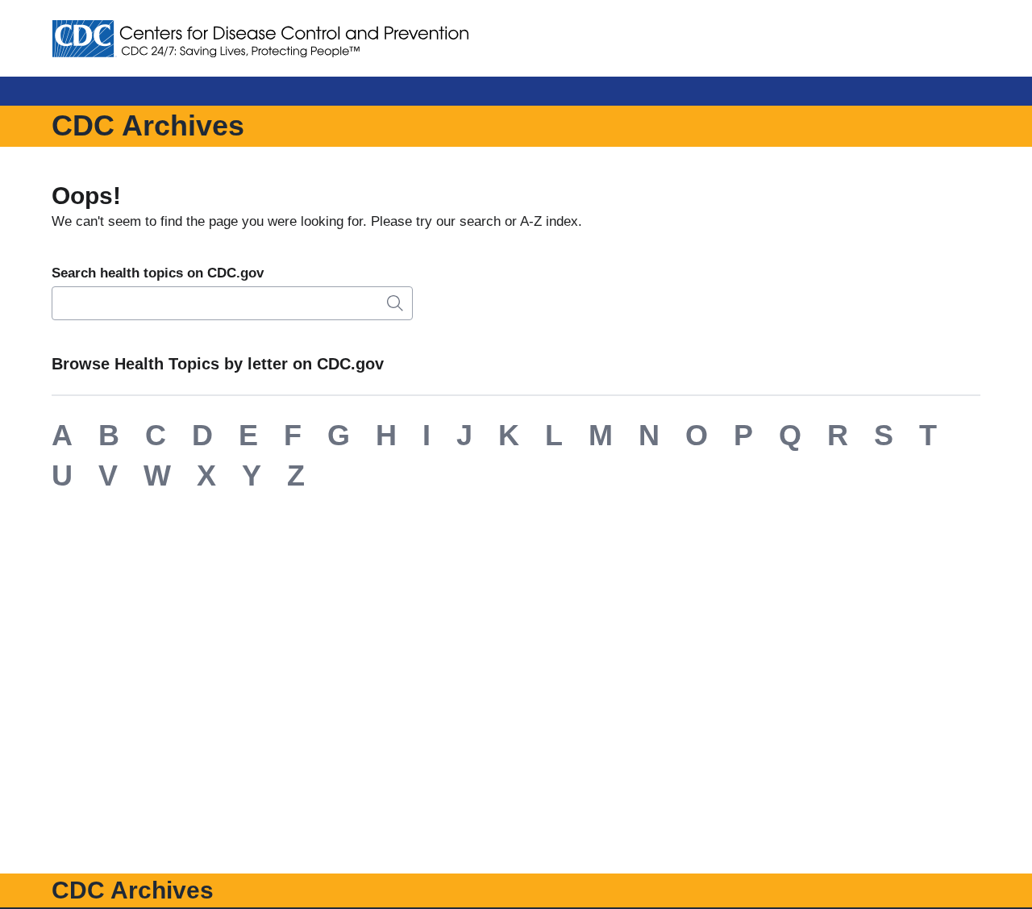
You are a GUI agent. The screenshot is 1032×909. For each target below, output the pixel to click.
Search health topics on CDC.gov (158, 273)
